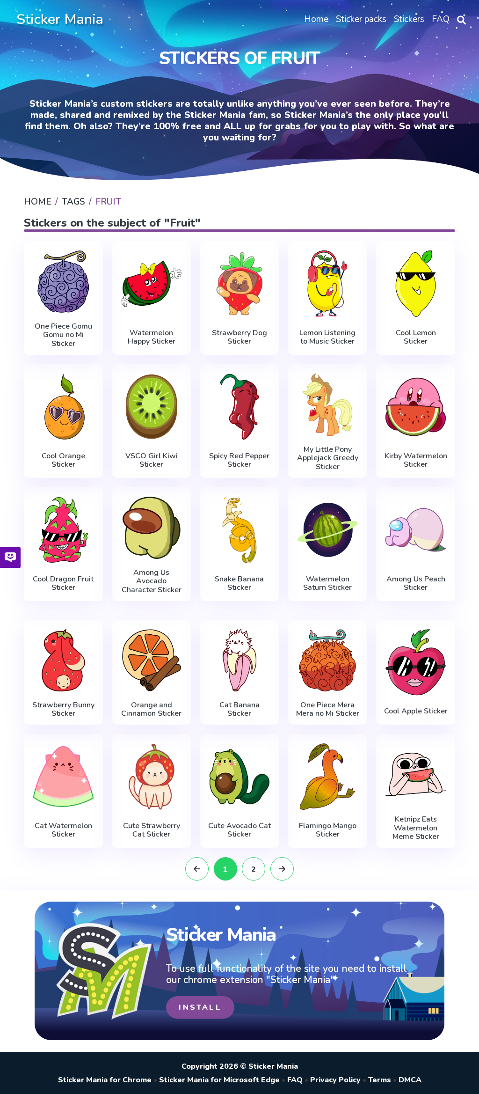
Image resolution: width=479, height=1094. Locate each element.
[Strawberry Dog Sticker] (239, 283)
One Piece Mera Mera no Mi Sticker (327, 709)
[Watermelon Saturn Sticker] (327, 529)
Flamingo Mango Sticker (327, 830)
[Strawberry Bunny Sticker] (63, 660)
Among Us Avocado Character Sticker (151, 581)
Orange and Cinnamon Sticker (151, 709)
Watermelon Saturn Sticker (327, 583)
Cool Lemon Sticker (416, 337)
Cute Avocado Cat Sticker (239, 830)
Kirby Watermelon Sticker (416, 460)
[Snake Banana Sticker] (239, 529)
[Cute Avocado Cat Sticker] (239, 776)
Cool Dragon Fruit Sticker (63, 583)
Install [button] (200, 1007)
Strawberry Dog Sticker (239, 337)
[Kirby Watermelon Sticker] (415, 406)
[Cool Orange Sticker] (63, 406)
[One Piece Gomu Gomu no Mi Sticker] (63, 281)
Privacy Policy (335, 1080)
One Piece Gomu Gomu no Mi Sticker (63, 335)
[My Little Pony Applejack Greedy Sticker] (327, 404)
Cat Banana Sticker (239, 709)
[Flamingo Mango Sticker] (327, 776)
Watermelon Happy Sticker (151, 337)
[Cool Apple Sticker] (415, 662)
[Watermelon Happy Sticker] (151, 283)
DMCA (410, 1080)
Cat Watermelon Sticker (63, 830)
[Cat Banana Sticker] (239, 660)
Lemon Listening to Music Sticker (327, 337)
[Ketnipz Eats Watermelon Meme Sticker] (415, 774)
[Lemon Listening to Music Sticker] (327, 283)
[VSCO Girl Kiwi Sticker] (151, 406)
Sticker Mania (59, 19)
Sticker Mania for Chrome (105, 1080)
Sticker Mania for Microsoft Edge (219, 1080)
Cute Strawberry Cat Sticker (151, 830)
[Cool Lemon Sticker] (415, 283)
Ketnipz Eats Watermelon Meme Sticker (415, 828)
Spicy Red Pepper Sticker (239, 460)
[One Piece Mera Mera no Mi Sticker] (327, 660)
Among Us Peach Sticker (415, 583)
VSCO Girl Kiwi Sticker (151, 460)
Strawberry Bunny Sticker (63, 709)
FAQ (295, 1080)
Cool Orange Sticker (63, 460)
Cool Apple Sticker (416, 711)
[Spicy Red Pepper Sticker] (239, 406)
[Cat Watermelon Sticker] (63, 776)
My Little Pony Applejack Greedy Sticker (327, 458)
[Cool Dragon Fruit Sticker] (63, 529)
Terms (379, 1080)
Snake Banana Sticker (239, 583)
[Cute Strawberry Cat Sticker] (151, 776)
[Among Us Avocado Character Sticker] (151, 527)
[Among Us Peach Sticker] (415, 529)
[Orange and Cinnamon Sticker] (151, 660)
